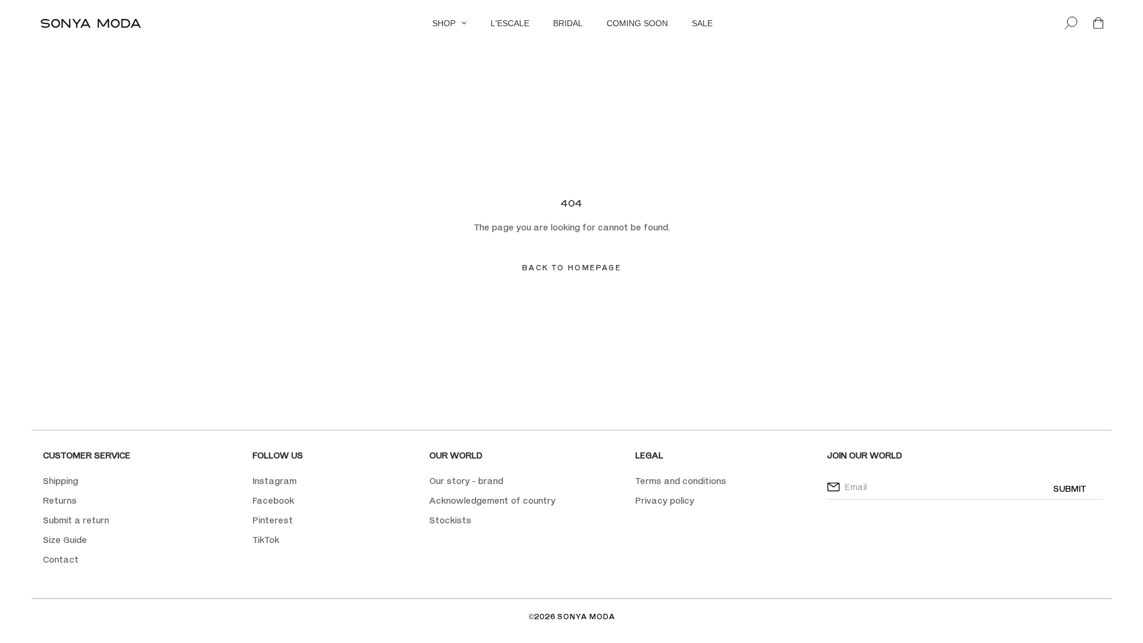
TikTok (265, 540)
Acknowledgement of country (492, 500)
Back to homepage (571, 267)
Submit (1069, 488)
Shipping (60, 481)
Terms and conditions (680, 481)
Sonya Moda (586, 616)
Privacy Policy (659, 117)
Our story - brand (466, 481)
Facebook (273, 500)
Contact (61, 559)
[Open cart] (1098, 23)
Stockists (450, 520)
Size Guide (65, 540)
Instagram (274, 481)
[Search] (1071, 23)
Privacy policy (664, 500)
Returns (60, 500)
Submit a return (76, 520)
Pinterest (272, 520)
